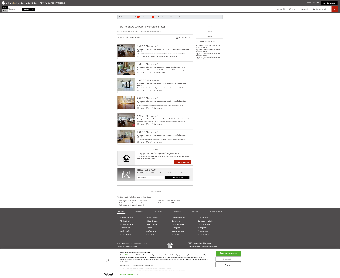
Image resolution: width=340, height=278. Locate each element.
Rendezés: (121, 37)
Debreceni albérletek (178, 217)
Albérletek (49, 3)
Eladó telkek (150, 228)
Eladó (4, 7)
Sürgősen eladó (151, 231)
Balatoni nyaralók (151, 224)
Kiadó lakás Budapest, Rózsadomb (169, 201)
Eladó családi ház (125, 234)
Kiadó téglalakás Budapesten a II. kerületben (133, 201)
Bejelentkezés (313, 3)
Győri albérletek (203, 217)
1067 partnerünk (130, 255)
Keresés (335, 9)
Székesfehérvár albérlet (205, 221)
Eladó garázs (176, 228)
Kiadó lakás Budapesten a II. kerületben (131, 203)
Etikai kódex (207, 243)
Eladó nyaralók (125, 231)
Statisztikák (60, 3)
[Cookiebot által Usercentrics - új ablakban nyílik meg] (108, 274)
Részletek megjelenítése (127, 274)
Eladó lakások (27, 3)
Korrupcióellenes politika (210, 246)
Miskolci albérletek (152, 221)
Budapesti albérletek (126, 217)
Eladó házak (39, 3)
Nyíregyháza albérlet (126, 224)
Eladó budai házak (204, 224)
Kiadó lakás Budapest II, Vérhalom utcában (171, 203)
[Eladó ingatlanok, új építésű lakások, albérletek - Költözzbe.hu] (170, 246)
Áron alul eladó (203, 231)
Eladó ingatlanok (203, 234)
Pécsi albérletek (125, 221)
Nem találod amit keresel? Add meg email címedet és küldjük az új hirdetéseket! (159, 173)
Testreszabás (227, 259)
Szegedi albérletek (152, 217)
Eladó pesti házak (125, 228)
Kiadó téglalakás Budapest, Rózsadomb (131, 205)
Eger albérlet (176, 221)
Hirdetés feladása (329, 3)
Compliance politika (194, 246)
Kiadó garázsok (203, 228)
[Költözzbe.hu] (10, 3)
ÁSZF (190, 243)
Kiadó (4, 10)
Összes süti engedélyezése (228, 253)
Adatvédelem (197, 243)
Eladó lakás (175, 234)
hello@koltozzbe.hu (135, 243)
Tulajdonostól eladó (178, 231)
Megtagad (228, 265)
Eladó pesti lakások (178, 224)
